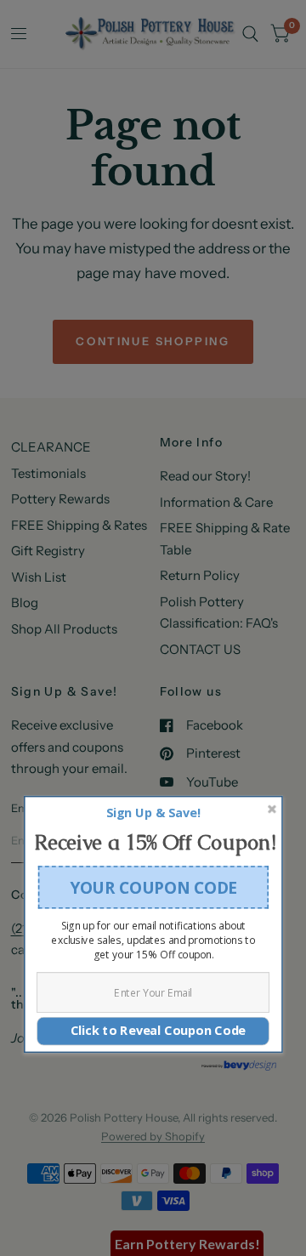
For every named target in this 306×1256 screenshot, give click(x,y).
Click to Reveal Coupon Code (153, 1031)
